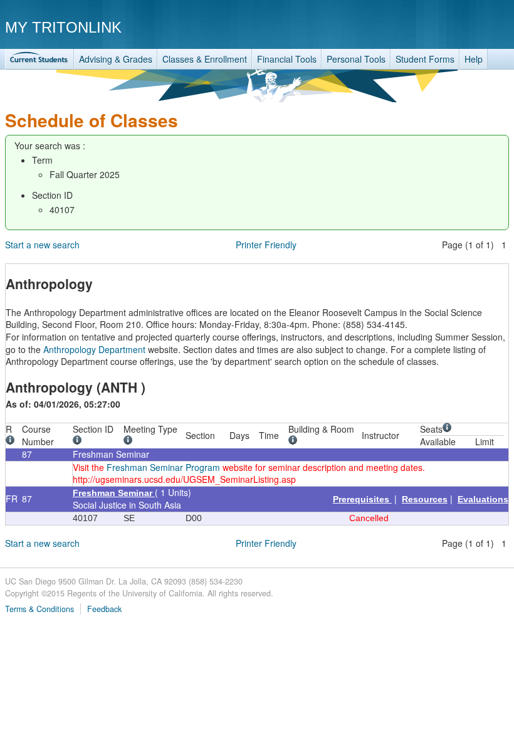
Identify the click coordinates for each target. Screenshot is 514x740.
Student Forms (425, 59)
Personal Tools (356, 59)
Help (473, 59)
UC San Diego (437, 27)
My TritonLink (63, 27)
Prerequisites (362, 499)
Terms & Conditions (39, 609)
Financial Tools (287, 59)
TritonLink (39, 59)
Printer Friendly (266, 244)
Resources (425, 499)
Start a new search (42, 244)
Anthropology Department (94, 349)
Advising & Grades (115, 59)
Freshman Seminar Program (163, 467)
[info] (12, 441)
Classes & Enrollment (204, 59)
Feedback (104, 609)
